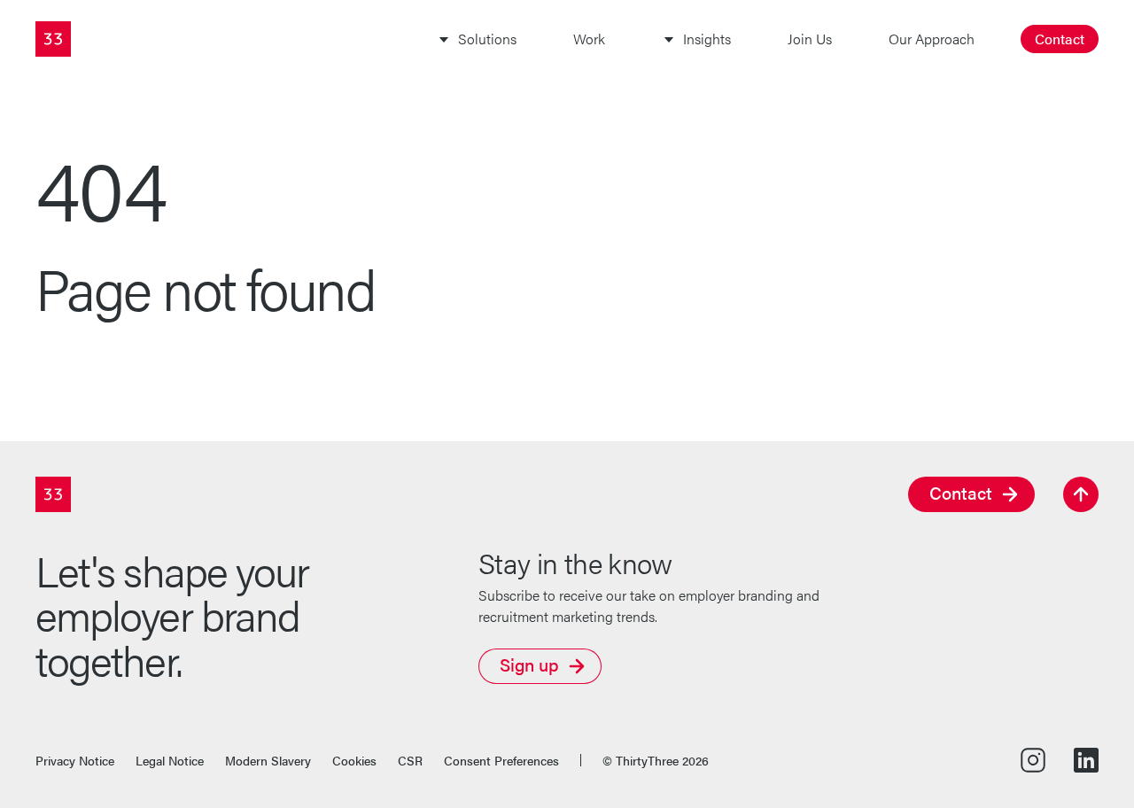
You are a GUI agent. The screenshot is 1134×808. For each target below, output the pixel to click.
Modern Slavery (268, 760)
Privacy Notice (74, 760)
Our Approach (932, 38)
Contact (1059, 38)
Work (589, 38)
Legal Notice (170, 760)
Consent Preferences (501, 760)
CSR (410, 760)
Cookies (354, 760)
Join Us (810, 38)
